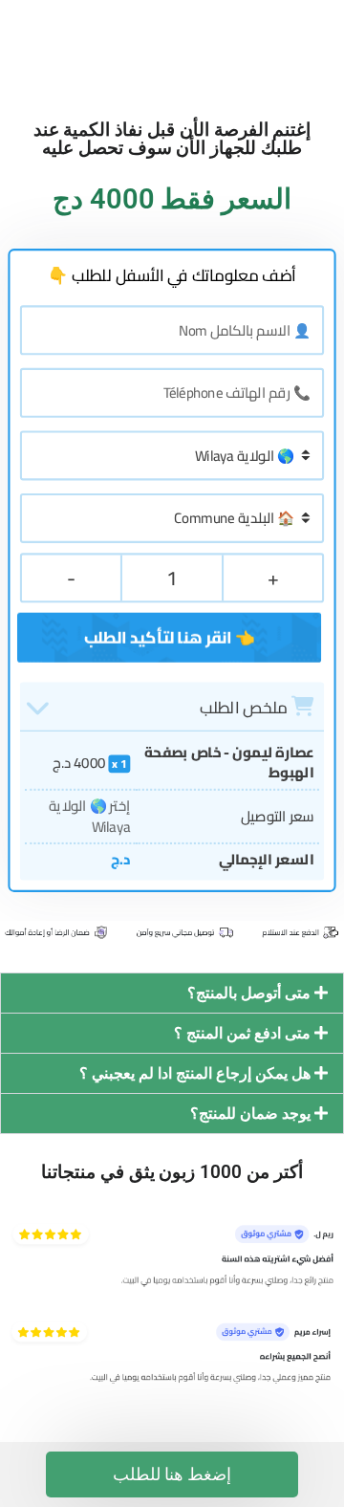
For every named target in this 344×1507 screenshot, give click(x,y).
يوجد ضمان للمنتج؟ (250, 1113)
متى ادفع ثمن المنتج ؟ (242, 1033)
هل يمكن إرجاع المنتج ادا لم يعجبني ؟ (195, 1073)
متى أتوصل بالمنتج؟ (249, 993)
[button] (172, 993)
